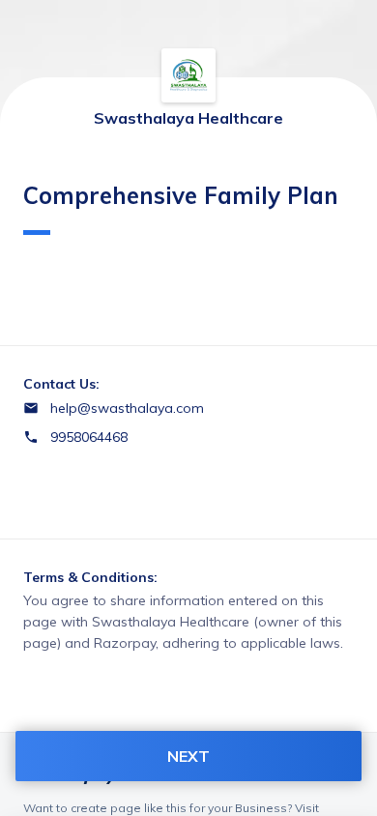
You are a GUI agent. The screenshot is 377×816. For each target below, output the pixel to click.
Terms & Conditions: (90, 577)
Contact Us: (61, 384)
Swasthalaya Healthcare (188, 118)
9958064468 (89, 437)
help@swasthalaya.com (127, 408)
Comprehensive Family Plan (180, 195)
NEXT (188, 756)
